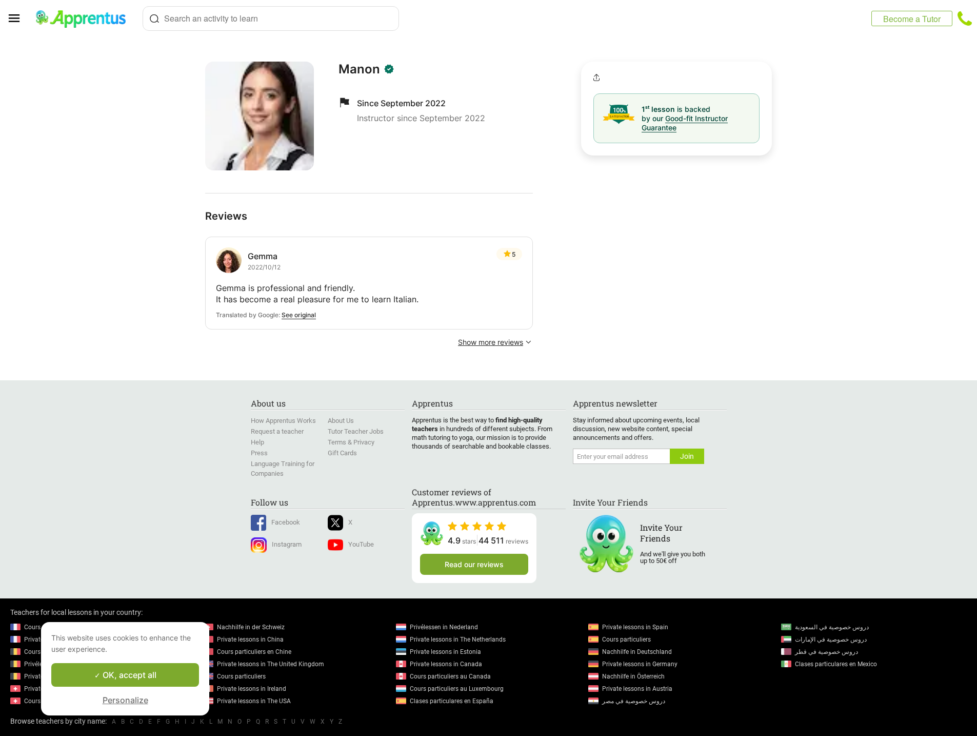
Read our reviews (474, 564)
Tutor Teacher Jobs (356, 431)
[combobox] (271, 18)
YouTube (361, 544)
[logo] (85, 18)
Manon (359, 69)
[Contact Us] (965, 18)
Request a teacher (277, 431)
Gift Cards (342, 453)
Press (259, 453)
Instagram (287, 544)
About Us (341, 420)
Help (257, 442)
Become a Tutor (912, 19)
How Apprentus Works (283, 420)
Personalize (125, 700)
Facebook (285, 522)
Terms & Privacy (351, 442)
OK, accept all (128, 675)
